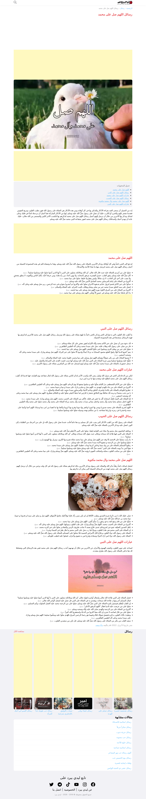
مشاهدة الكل (19, 631)
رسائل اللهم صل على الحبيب (117, 198)
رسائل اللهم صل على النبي (118, 192)
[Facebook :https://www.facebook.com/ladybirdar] (93, 786)
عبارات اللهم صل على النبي (118, 204)
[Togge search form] (15, 2)
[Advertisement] (73, 34)
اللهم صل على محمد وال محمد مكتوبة (114, 201)
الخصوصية (69, 789)
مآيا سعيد (99, 625)
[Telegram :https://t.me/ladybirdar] (59, 786)
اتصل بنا (56, 789)
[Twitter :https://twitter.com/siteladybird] (51, 786)
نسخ (25, 273)
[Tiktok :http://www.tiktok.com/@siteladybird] (68, 786)
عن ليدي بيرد (85, 789)
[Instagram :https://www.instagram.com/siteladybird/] (84, 786)
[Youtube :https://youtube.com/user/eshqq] (76, 786)
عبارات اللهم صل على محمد (118, 195)
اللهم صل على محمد (121, 189)
